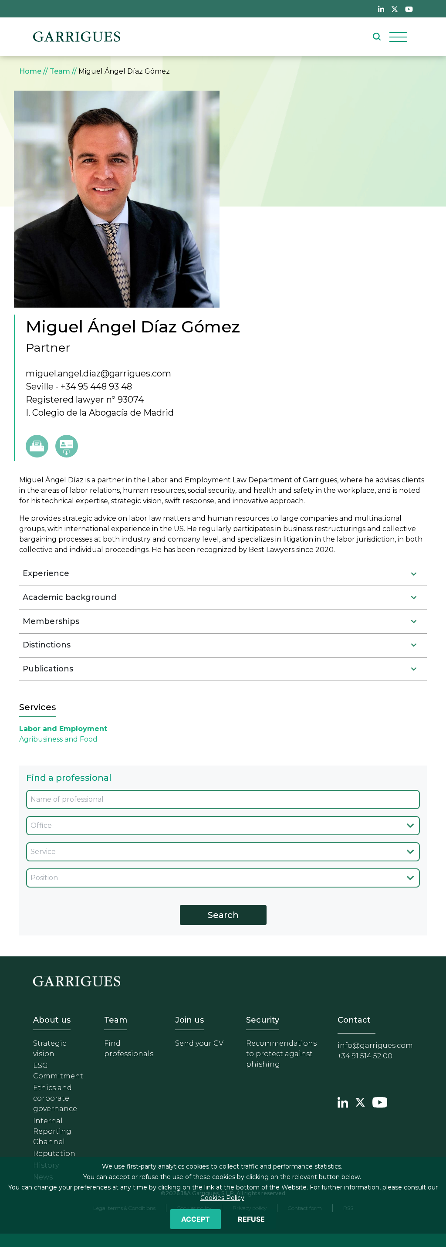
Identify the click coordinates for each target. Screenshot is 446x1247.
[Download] (66, 446)
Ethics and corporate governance (55, 1098)
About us (52, 1020)
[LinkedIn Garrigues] (343, 1101)
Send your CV (199, 1043)
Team (60, 71)
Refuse (251, 1219)
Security (262, 1020)
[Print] (37, 446)
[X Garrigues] (360, 1101)
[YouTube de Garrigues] (409, 8)
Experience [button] (46, 573)
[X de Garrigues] (394, 8)
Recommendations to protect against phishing (281, 1053)
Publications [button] (48, 669)
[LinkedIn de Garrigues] (381, 8)
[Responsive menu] (398, 36)
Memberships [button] (51, 621)
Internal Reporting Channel (52, 1131)
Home (30, 71)
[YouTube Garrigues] (379, 1101)
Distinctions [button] (47, 645)
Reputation (54, 1153)
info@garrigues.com (375, 1045)
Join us (189, 1020)
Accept (195, 1219)
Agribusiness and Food (58, 739)
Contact (354, 1020)
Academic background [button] (69, 597)
